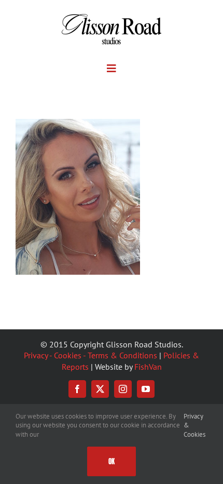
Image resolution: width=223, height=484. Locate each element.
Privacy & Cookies (194, 425)
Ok (111, 461)
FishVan (148, 366)
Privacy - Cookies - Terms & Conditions (90, 355)
